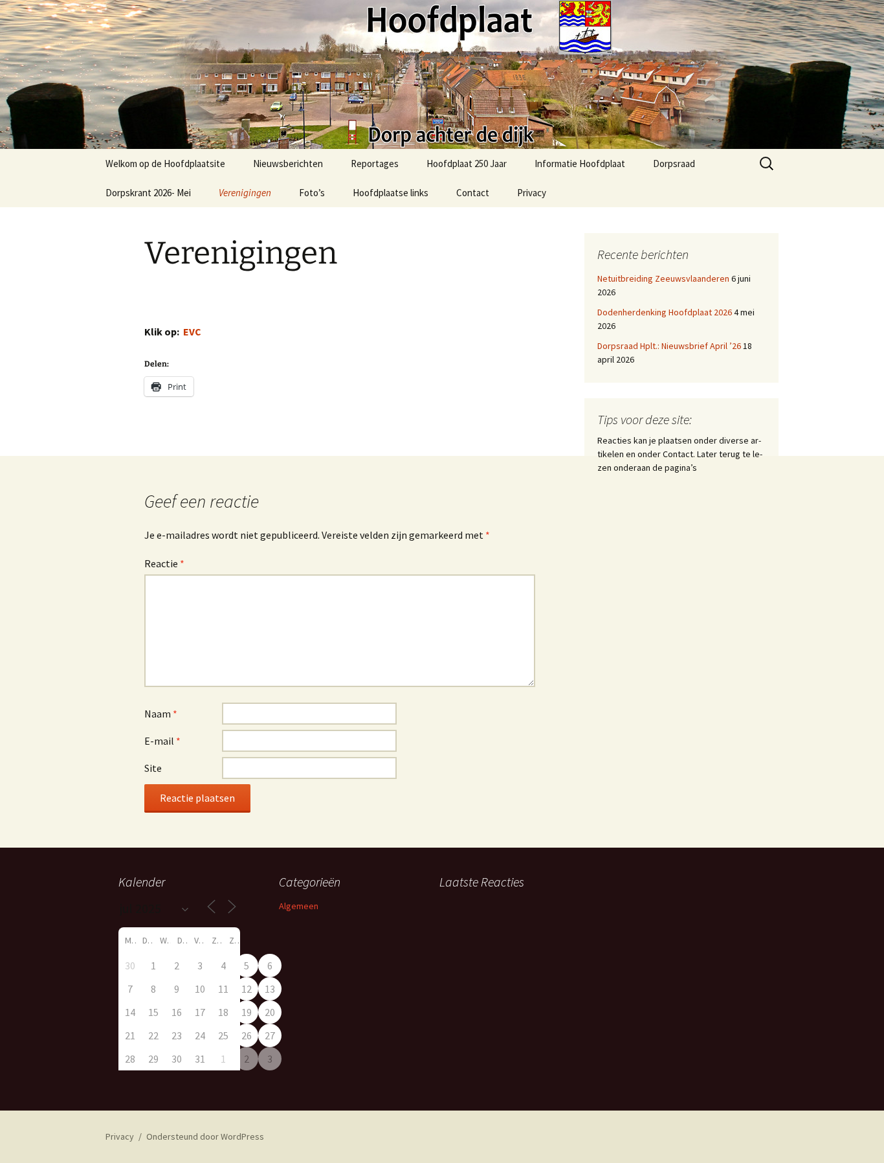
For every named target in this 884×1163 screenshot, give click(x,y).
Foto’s (312, 192)
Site (153, 768)
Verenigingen (245, 192)
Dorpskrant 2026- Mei (148, 192)
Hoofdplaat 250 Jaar (466, 163)
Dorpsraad (674, 163)
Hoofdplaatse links (390, 192)
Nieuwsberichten (288, 163)
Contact (472, 192)
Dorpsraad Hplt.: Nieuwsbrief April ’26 (669, 346)
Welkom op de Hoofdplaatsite (165, 163)
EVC (192, 331)
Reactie (164, 563)
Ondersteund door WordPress (205, 1136)
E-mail (162, 740)
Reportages (375, 163)
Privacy (531, 192)
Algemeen (298, 906)
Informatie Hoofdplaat (580, 163)
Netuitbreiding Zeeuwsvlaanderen (663, 278)
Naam (160, 713)
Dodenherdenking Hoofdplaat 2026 (664, 312)
